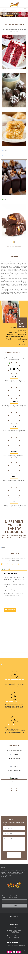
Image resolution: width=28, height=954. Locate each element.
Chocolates (14, 401)
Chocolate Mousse (14, 782)
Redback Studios (21, 945)
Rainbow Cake (14, 152)
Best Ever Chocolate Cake (14, 770)
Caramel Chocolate (14, 234)
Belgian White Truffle (14, 196)
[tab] (4, 564)
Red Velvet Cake (14, 65)
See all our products (14, 247)
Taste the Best (10, 725)
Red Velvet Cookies (14, 758)
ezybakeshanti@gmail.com (15, 935)
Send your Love (11, 701)
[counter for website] (14, 951)
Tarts (14, 376)
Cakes (14, 426)
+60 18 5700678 (15, 927)
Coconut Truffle (14, 103)
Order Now (9, 609)
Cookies (14, 451)
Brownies (14, 476)
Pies (14, 501)
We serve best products (14, 680)
